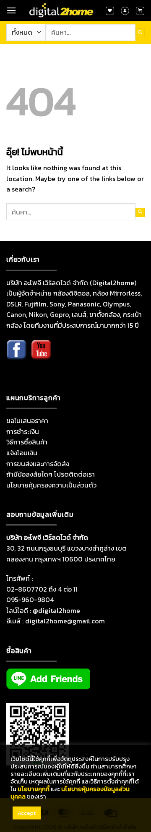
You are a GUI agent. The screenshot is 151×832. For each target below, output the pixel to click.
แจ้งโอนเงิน (21, 453)
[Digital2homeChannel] (41, 356)
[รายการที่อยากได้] (110, 11)
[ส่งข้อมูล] (140, 32)
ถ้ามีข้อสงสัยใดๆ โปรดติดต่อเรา (50, 474)
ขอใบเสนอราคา (27, 421)
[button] (11, 10)
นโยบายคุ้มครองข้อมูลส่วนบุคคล (70, 792)
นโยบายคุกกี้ (33, 789)
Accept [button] (27, 813)
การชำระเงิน (22, 431)
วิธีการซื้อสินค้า (26, 442)
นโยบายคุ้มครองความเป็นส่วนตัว (51, 485)
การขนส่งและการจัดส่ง (37, 464)
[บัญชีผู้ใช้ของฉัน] (125, 11)
